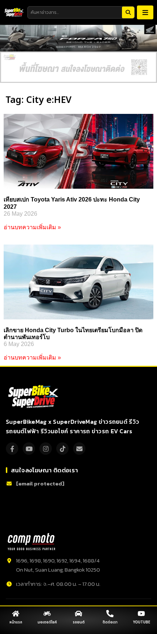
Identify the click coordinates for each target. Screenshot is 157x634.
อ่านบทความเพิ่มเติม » (32, 227)
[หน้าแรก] (15, 613)
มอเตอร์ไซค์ (47, 622)
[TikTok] (62, 448)
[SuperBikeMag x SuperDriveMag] (34, 396)
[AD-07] (78, 67)
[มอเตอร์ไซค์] (47, 613)
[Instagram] (45, 448)
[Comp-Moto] (31, 541)
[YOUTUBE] (141, 613)
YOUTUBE (141, 622)
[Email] (79, 448)
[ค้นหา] (128, 12)
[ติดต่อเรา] (110, 613)
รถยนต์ (79, 622)
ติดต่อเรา (110, 622)
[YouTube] (29, 448)
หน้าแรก (15, 622)
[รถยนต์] (78, 613)
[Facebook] (12, 448)
